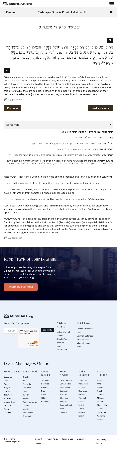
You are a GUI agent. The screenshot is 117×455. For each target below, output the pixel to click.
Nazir (43, 391)
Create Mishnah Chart (21, 287)
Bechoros (82, 391)
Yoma (25, 391)
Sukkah (26, 395)
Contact (38, 439)
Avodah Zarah (66, 405)
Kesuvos (45, 384)
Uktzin (100, 419)
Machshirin (102, 405)
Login (59, 346)
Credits (38, 444)
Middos (81, 412)
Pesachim (27, 384)
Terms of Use (67, 439)
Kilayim (7, 388)
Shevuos (64, 398)
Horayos (63, 412)
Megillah (26, 409)
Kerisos (81, 401)
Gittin (43, 398)
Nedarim (45, 387)
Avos (62, 409)
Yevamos (45, 380)
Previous (12, 108)
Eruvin (25, 380)
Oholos (100, 384)
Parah (99, 391)
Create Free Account (62, 341)
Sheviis (7, 391)
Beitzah (26, 398)
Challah (7, 405)
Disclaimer (81, 439)
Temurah (82, 398)
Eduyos (63, 401)
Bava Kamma (66, 380)
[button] (58, 125)
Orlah (6, 409)
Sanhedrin (64, 391)
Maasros (7, 398)
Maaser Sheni (10, 402)
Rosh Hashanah (30, 402)
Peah (6, 380)
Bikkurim (7, 413)
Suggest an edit (15, 100)
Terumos (8, 395)
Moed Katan (28, 413)
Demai (7, 384)
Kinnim (81, 416)
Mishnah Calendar (85, 336)
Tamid (81, 409)
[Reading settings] (111, 12)
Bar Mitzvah (62, 350)
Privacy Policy (52, 439)
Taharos (101, 394)
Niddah (100, 401)
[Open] (111, 3)
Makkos (63, 394)
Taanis (26, 405)
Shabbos (27, 377)
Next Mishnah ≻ (101, 108)
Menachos (83, 384)
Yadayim (101, 416)
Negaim (100, 387)
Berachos (8, 377)
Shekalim (27, 388)
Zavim (100, 409)
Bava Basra (65, 387)
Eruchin (81, 394)
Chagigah (27, 416)
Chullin (81, 387)
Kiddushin (45, 401)
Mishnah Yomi (83, 339)
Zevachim (82, 380)
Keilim (99, 380)
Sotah (44, 394)
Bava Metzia (65, 384)
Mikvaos (100, 398)
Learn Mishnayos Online (26, 363)
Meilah (81, 405)
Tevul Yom (101, 412)
